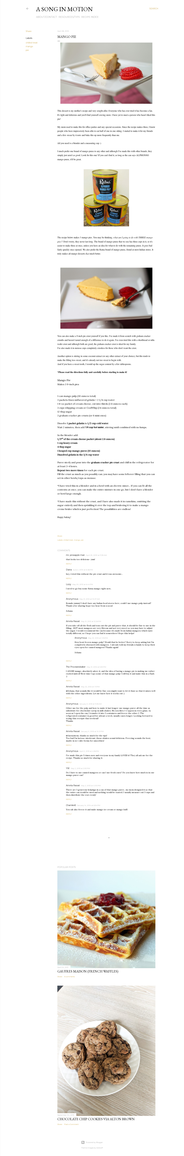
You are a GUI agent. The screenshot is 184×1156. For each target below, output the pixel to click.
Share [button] (28, 31)
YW (68, 768)
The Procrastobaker (76, 667)
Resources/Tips (69, 17)
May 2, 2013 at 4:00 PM (91, 785)
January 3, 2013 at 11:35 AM (90, 704)
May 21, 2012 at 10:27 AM (89, 599)
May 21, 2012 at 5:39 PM (96, 667)
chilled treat (32, 42)
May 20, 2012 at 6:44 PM (82, 584)
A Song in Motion (64, 9)
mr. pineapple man (75, 555)
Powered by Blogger (94, 1142)
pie (27, 50)
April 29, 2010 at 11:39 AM (96, 555)
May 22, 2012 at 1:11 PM (90, 687)
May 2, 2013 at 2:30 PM (80, 768)
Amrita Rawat (73, 621)
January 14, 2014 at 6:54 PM (88, 805)
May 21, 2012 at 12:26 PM (91, 621)
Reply (69, 564)
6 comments (69, 976)
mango (29, 46)
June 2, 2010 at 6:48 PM (83, 570)
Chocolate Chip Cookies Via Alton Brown (96, 1119)
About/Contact (46, 17)
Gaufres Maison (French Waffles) (87, 971)
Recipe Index (89, 17)
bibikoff (99, 1148)
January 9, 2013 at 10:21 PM (92, 731)
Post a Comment (71, 1124)
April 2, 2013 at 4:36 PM (89, 751)
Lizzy (68, 584)
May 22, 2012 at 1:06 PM (98, 638)
